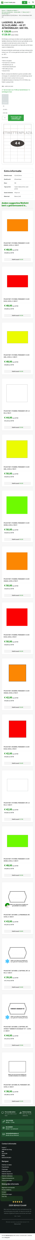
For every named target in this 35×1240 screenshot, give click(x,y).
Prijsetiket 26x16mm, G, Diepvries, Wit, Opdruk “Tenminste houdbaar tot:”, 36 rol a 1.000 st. (17, 1029)
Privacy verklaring (6, 1189)
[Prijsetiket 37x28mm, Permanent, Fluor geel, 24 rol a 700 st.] (17, 437)
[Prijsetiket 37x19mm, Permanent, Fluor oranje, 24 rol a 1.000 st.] (17, 213)
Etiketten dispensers (7, 1173)
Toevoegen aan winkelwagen (16, 118)
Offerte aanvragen (7, 1180)
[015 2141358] (3, 1121)
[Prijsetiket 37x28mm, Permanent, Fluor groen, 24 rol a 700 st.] (17, 493)
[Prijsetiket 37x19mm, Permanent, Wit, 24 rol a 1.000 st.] (17, 773)
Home (3, 10)
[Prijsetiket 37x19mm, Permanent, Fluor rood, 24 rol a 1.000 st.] (17, 269)
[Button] (24, 2)
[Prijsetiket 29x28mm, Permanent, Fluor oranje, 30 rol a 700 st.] (17, 661)
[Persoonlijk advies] (2, 1112)
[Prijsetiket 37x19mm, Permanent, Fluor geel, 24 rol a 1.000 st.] (17, 325)
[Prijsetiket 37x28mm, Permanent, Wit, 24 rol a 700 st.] (17, 381)
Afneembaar (5, 13)
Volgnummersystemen (8, 1178)
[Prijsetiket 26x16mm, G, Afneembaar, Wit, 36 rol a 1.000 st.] (17, 885)
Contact (4, 1192)
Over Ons (4, 1196)
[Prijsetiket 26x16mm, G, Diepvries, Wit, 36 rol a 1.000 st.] (17, 941)
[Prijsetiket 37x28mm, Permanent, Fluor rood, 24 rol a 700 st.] (17, 605)
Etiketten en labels (12, 10)
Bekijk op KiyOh (17, 1220)
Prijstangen (5, 1169)
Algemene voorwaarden (8, 1187)
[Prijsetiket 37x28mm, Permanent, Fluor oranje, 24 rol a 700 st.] (17, 549)
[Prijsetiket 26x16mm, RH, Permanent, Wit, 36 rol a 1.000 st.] (17, 1055)
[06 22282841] (3, 1127)
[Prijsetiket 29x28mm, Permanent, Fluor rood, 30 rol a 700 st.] (17, 717)
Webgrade (7, 1233)
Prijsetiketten (5, 1167)
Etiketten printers (6, 1171)
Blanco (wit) (26, 12)
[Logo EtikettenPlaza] (8, 3)
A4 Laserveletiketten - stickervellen (11, 12)
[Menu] (33, 7)
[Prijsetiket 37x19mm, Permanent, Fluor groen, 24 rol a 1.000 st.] (17, 829)
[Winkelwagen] (33, 3)
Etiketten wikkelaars (7, 1176)
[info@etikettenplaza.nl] (3, 1134)
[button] (29, 2)
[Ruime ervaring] (20, 1112)
